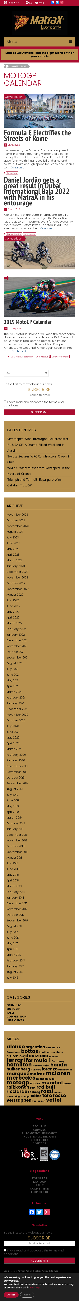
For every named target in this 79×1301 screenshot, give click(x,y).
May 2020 (13, 737)
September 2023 (18, 526)
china (59, 1052)
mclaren (58, 1073)
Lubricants (15, 1020)
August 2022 (15, 595)
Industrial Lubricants (39, 1136)
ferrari (16, 1060)
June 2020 (13, 732)
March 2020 (14, 749)
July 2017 (12, 932)
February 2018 (16, 892)
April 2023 (13, 555)
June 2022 (13, 606)
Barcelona (13, 1052)
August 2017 (14, 926)
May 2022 (13, 612)
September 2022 (18, 589)
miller (52, 1078)
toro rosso (54, 1095)
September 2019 (17, 783)
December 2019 (17, 766)
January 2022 (16, 635)
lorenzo (50, 1069)
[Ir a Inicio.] (5, 66)
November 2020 (17, 715)
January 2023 (16, 566)
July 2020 (13, 726)
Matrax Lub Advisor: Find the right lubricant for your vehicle (39, 54)
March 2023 (14, 560)
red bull (45, 1087)
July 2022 (13, 600)
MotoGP (13, 1009)
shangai (25, 1096)
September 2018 (17, 852)
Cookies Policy (40, 1271)
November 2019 (17, 772)
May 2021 (13, 680)
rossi (47, 1091)
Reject (27, 1294)
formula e (12, 173)
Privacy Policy (25, 1271)
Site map (53, 1271)
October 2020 (16, 720)
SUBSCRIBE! (39, 389)
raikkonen (18, 1087)
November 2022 (17, 577)
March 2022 (14, 623)
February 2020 (16, 755)
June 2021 (13, 675)
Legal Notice (10, 1271)
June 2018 (13, 869)
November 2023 (17, 515)
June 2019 (13, 800)
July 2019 (12, 795)
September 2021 (17, 657)
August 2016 (15, 972)
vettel (53, 1099)
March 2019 (14, 818)
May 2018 (13, 875)
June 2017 (13, 938)
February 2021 (16, 697)
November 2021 (17, 646)
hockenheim (41, 1065)
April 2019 (13, 812)
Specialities (39, 1140)
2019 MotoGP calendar (22, 356)
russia (58, 1092)
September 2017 (17, 920)
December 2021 (17, 640)
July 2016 (12, 978)
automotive (53, 1047)
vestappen (38, 1101)
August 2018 (15, 858)
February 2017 (16, 960)
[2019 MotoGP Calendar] (39, 297)
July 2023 (13, 537)
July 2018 (12, 863)
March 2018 (14, 886)
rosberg (34, 1092)
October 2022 (16, 583)
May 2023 (13, 549)
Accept (11, 1294)
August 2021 (14, 663)
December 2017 (17, 903)
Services (39, 1130)
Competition (16, 1016)
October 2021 (15, 652)
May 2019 (13, 806)
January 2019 (15, 829)
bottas (29, 1051)
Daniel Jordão (14, 234)
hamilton (19, 1064)
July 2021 (12, 669)
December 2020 (17, 709)
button (50, 1052)
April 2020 (13, 743)
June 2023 (13, 543)
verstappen (19, 1100)
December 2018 (17, 835)
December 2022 (17, 572)
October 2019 (16, 777)
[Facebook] (52, 2)
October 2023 (16, 520)
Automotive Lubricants (40, 1133)
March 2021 (14, 692)
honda (58, 1064)
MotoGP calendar (60, 356)
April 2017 (12, 949)
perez (67, 1083)
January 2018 (15, 898)
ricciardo (17, 1091)
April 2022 (13, 617)
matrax (37, 1074)
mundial (52, 1082)
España (53, 1056)
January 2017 (15, 966)
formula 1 (38, 1060)
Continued (17, 167)
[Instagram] (62, 2)
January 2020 (16, 760)
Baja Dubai (29, 234)
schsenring (13, 1096)
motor (35, 1083)
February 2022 (16, 629)
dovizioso (36, 1055)
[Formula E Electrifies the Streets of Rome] (39, 111)
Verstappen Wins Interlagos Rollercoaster (37, 439)
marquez (18, 1073)
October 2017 (15, 915)
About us (39, 1126)
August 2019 (15, 789)
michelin (42, 1079)
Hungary (36, 1069)
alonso (16, 1046)
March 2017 (14, 955)
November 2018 (17, 840)
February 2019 (16, 823)
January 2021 (15, 703)
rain (32, 1088)
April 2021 (13, 686)
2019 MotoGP (42, 356)
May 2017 (12, 943)
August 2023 (15, 532)
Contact (39, 1143)
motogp (18, 1082)
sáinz (36, 1095)
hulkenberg (18, 1069)
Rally (11, 1013)
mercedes (21, 1077)
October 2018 (16, 846)
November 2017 (17, 909)
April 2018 (13, 880)
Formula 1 (14, 1005)
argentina (35, 1047)
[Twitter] (57, 2)
